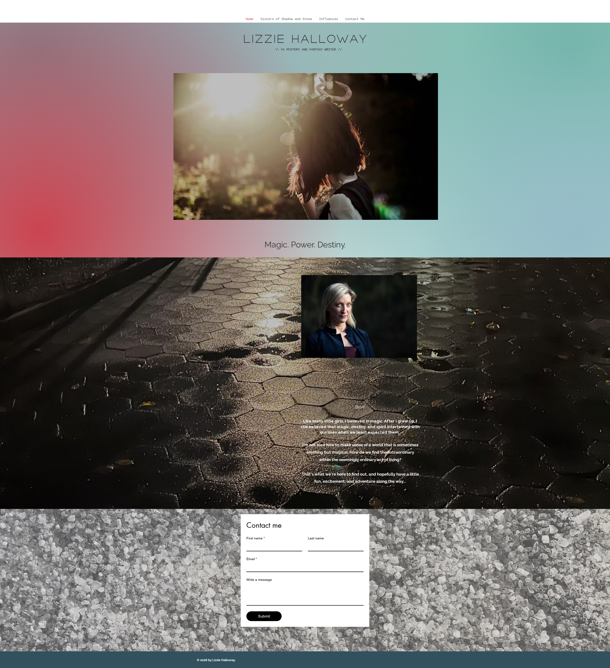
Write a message (259, 580)
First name (255, 538)
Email (251, 559)
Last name (316, 538)
